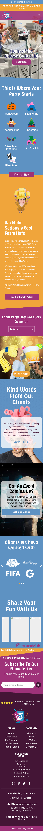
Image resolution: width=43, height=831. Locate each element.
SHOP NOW (21, 62)
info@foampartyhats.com (21, 804)
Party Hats (21, 373)
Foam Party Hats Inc (25, 829)
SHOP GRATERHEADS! (21, 2)
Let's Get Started (21, 511)
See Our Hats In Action (22, 297)
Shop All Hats (21, 174)
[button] (39, 15)
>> (38, 685)
